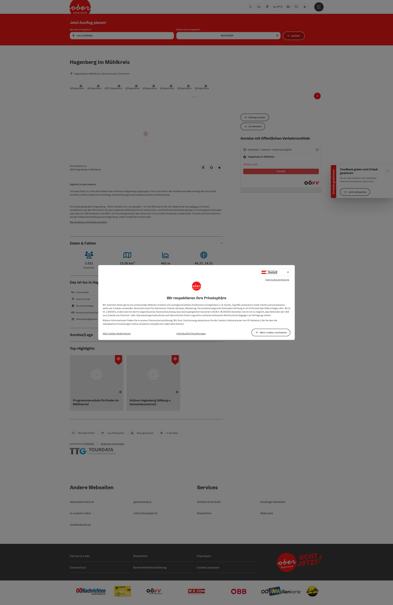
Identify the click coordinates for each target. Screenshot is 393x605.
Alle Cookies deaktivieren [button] (117, 333)
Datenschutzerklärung (277, 279)
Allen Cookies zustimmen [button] (273, 332)
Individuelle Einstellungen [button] (191, 333)
